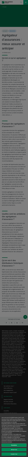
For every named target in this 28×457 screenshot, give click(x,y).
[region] (14, 435)
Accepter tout (14, 454)
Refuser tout (14, 449)
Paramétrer (14, 445)
